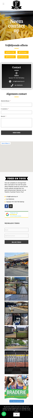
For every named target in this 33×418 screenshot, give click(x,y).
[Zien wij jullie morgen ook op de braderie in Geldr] (16, 387)
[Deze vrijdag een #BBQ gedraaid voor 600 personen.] (16, 313)
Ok (16, 414)
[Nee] (31, 411)
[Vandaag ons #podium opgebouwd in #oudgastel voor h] (16, 338)
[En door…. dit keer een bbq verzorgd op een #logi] (16, 289)
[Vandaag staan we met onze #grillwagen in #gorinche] (16, 264)
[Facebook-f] (6, 206)
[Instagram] (11, 206)
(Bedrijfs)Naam (5, 101)
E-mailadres (5, 109)
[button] (4, 414)
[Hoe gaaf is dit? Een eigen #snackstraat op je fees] (16, 362)
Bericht (3, 116)
